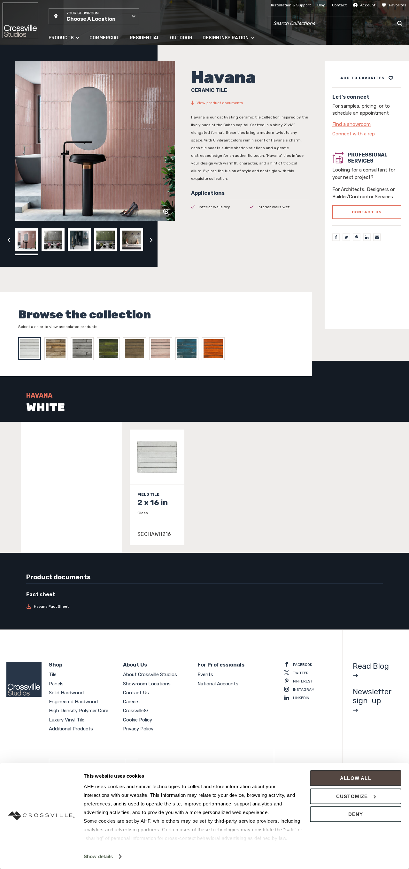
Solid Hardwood (63, 79)
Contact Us (136, 693)
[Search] (399, 23)
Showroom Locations (147, 684)
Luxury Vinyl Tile (63, 130)
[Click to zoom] (166, 211)
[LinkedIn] (367, 237)
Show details (98, 856)
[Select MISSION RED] (215, 348)
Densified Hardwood (67, 105)
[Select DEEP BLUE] (188, 348)
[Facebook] (336, 237)
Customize (352, 796)
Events (205, 674)
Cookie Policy (137, 720)
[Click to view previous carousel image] (9, 239)
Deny (355, 814)
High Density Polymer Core (73, 118)
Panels (55, 67)
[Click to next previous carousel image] (151, 239)
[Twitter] (346, 237)
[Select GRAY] (84, 348)
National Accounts (217, 684)
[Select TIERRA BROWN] (57, 348)
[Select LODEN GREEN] (136, 348)
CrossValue (59, 143)
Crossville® (135, 710)
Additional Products (67, 156)
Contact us (367, 212)
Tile (52, 54)
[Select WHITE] (31, 348)
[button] (94, 16)
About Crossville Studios (150, 674)
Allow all (355, 778)
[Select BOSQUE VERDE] (110, 348)
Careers (131, 702)
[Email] (377, 237)
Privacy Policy (138, 729)
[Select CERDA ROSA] (162, 348)
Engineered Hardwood (69, 92)
